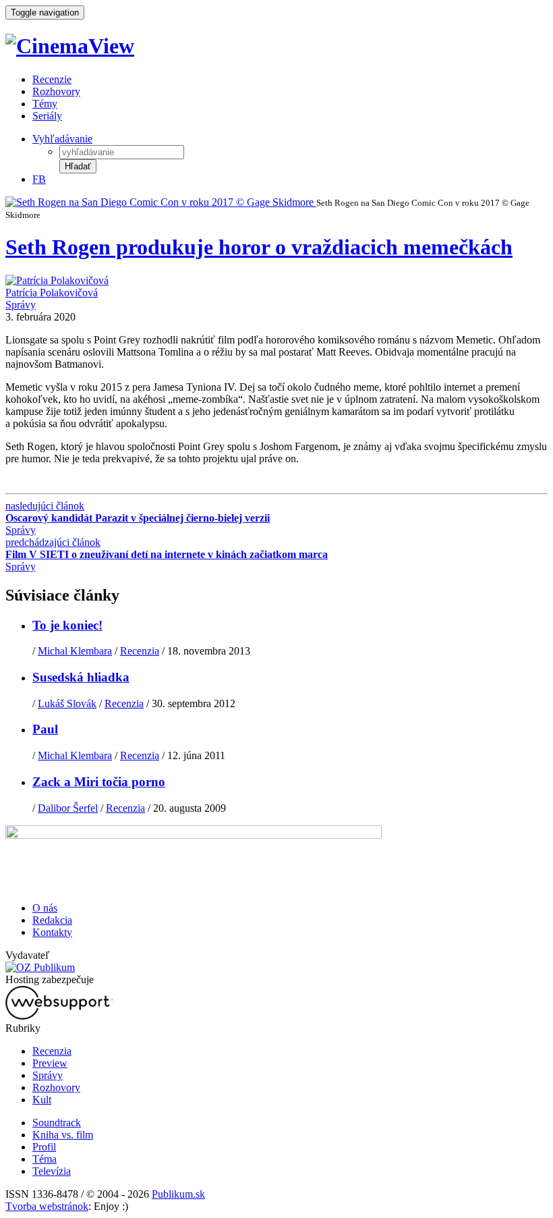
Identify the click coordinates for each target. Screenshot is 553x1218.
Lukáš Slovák (67, 703)
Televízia (51, 1171)
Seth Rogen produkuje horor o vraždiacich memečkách (259, 247)
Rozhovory (56, 91)
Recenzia (139, 651)
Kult (41, 1099)
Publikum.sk (178, 1194)
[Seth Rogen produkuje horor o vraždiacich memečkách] (160, 202)
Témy (44, 103)
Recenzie (51, 79)
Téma (44, 1159)
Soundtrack (56, 1122)
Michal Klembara (75, 651)
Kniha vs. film (62, 1134)
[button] (77, 166)
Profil (44, 1147)
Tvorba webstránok (46, 1206)
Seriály (47, 115)
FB (39, 179)
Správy (20, 304)
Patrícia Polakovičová (51, 292)
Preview (49, 1063)
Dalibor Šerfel (68, 808)
